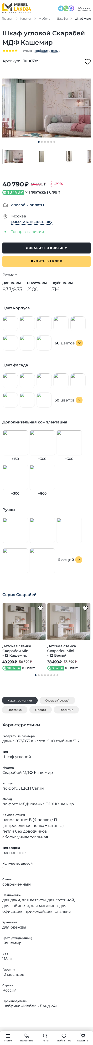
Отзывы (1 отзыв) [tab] (57, 700)
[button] (13, 156)
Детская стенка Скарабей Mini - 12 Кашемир (16, 651)
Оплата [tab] (40, 710)
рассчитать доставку (31, 221)
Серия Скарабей (19, 594)
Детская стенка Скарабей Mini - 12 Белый (61, 651)
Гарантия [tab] (66, 710)
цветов (65, 343)
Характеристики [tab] (20, 700)
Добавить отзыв (47, 51)
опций (66, 560)
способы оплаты (27, 205)
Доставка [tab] (15, 710)
